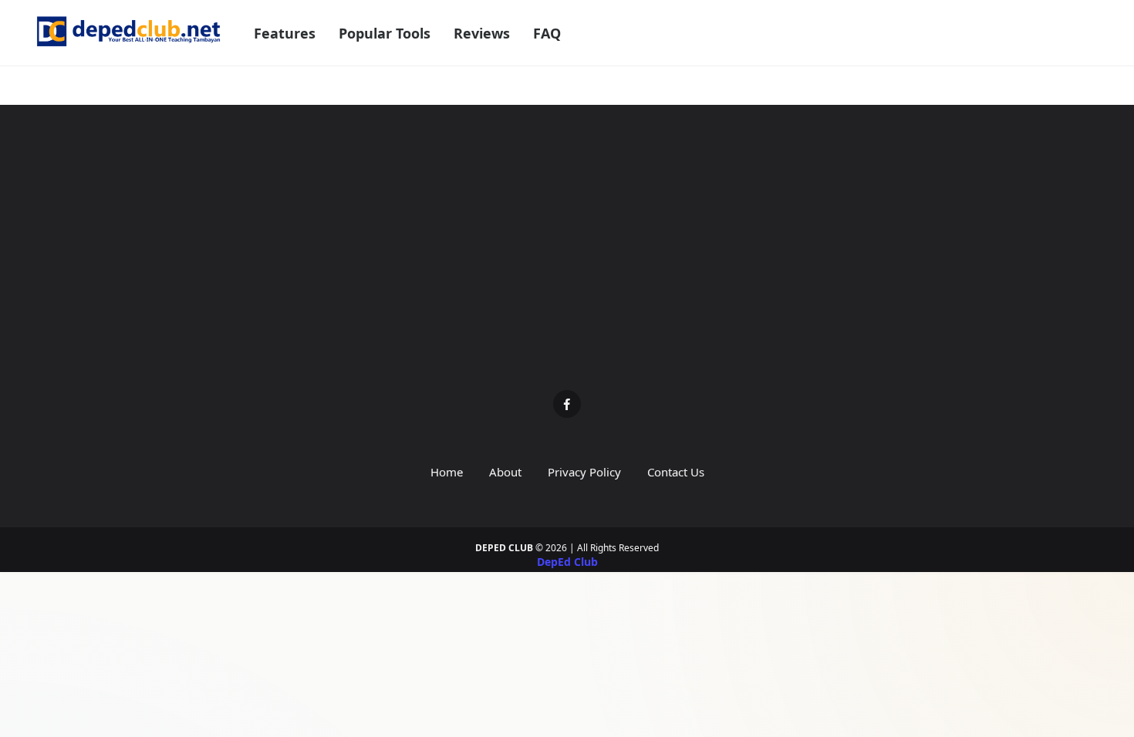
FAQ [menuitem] (547, 33)
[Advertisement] (567, 259)
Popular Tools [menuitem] (384, 33)
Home (446, 472)
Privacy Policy (584, 472)
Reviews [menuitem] (482, 33)
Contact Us (675, 472)
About (505, 472)
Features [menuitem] (285, 33)
